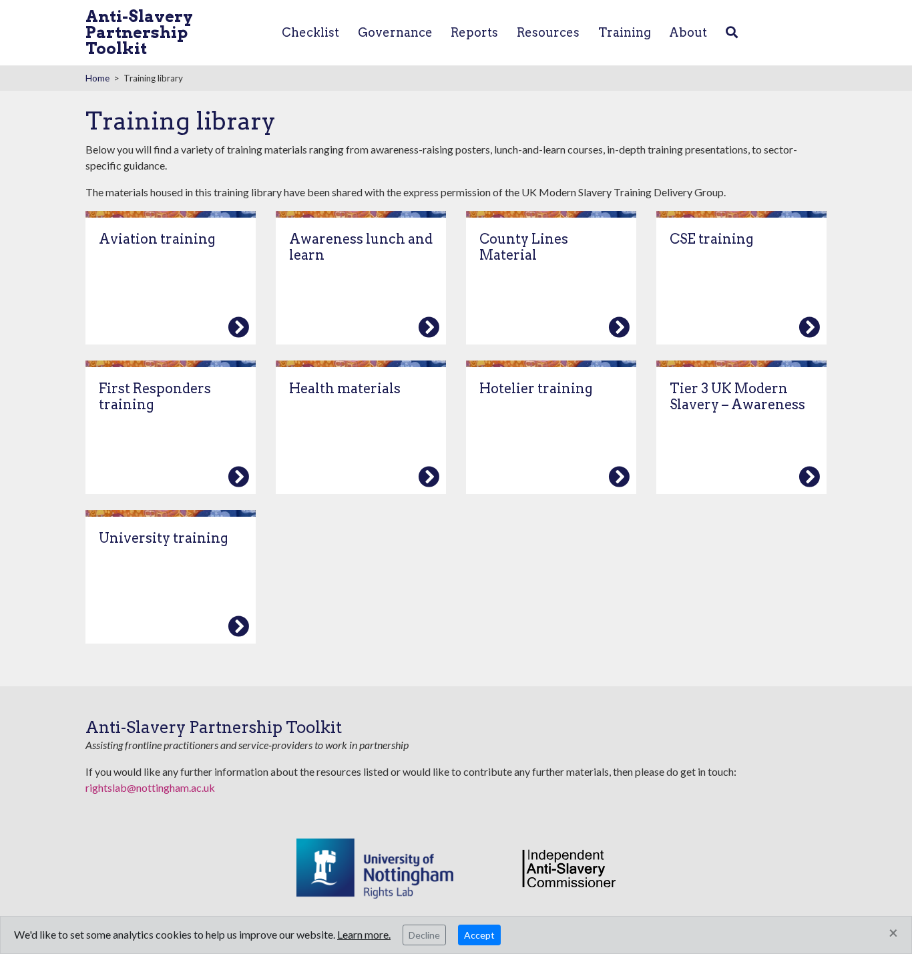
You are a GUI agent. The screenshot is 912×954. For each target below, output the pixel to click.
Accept (479, 935)
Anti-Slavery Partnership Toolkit (139, 32)
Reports (474, 32)
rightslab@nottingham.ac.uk (150, 787)
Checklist (310, 32)
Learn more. (364, 934)
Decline (424, 935)
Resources (548, 32)
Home (97, 78)
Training (624, 32)
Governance (395, 32)
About (688, 32)
